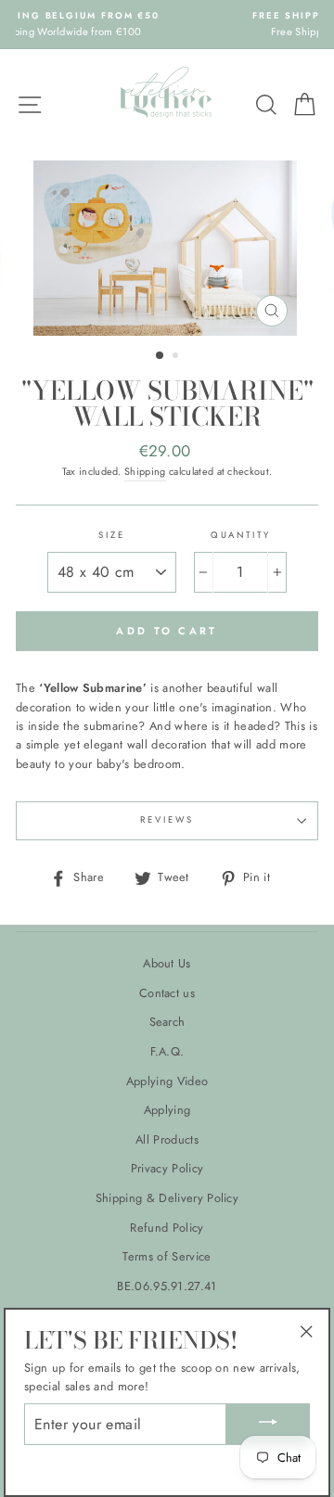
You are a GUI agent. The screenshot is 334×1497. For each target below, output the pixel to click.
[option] (167, 248)
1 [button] (160, 356)
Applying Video (167, 1081)
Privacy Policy (167, 1168)
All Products (167, 1139)
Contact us (167, 993)
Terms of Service (166, 1256)
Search (167, 1021)
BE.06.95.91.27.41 (166, 1286)
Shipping (145, 471)
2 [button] (177, 357)
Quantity (241, 535)
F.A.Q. (167, 1051)
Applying (167, 1110)
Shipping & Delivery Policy (167, 1198)
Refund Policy (166, 1227)
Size (111, 535)
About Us (167, 963)
